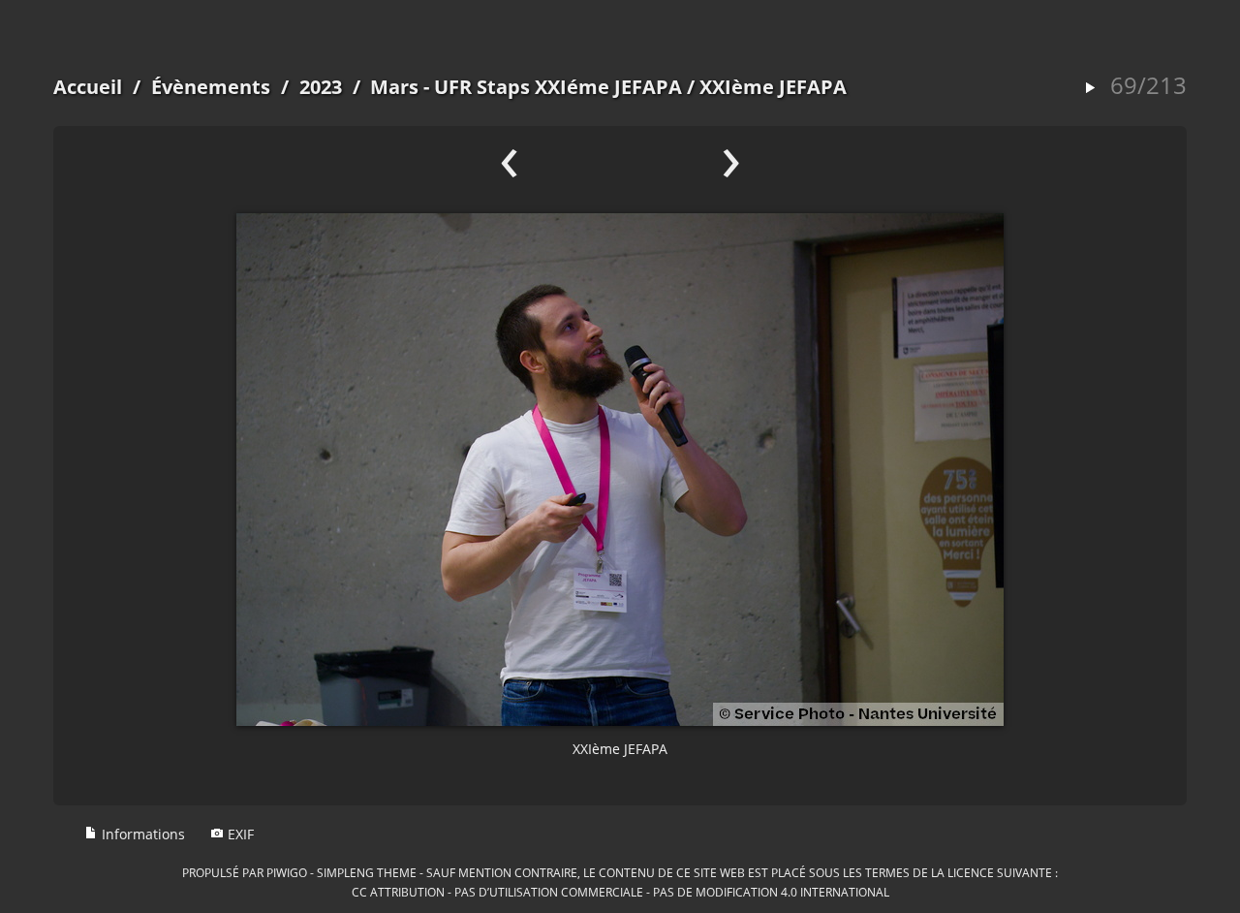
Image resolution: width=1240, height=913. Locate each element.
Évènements (210, 87)
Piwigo (286, 872)
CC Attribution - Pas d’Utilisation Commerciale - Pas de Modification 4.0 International (620, 891)
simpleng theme (367, 872)
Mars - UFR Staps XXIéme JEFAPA (526, 87)
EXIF (239, 834)
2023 (320, 87)
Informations (141, 834)
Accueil (87, 87)
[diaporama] (1090, 88)
